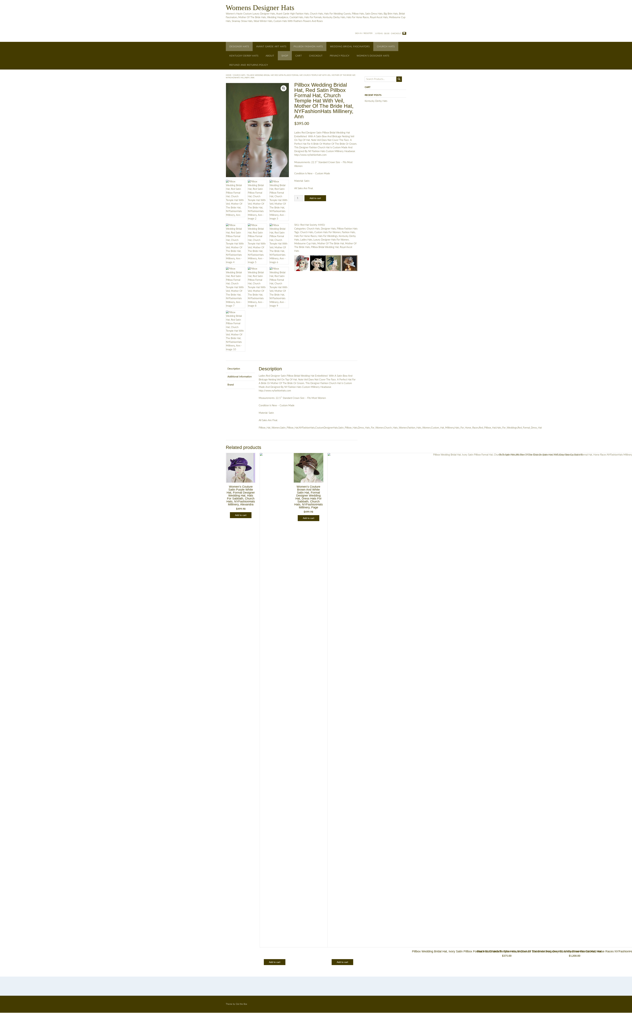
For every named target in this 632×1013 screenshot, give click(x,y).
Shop (284, 56)
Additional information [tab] (239, 376)
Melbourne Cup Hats (305, 243)
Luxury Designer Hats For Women (331, 240)
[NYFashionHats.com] (334, 263)
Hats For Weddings (328, 236)
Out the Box (241, 1004)
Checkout (316, 56)
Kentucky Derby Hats (243, 56)
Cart (298, 56)
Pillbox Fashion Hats (308, 46)
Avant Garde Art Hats (271, 46)
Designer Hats (239, 46)
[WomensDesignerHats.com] (349, 263)
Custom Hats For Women (327, 232)
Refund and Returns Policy (248, 65)
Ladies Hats (306, 240)
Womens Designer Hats (260, 8)
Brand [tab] (230, 385)
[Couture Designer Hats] (302, 263)
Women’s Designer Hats (373, 56)
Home (228, 75)
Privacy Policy (339, 56)
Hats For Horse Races (305, 236)
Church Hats (386, 46)
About (270, 56)
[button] (284, 88)
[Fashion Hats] (318, 263)
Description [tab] (233, 369)
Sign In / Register (363, 33)
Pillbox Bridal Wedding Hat (325, 247)
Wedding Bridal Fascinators (350, 46)
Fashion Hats (348, 232)
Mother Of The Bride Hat (330, 243)
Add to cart (315, 198)
